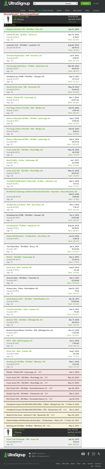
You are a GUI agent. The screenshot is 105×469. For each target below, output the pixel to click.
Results (32, 10)
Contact (96, 10)
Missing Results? (11, 14)
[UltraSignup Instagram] (93, 454)
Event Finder (45, 10)
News (59, 10)
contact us (41, 453)
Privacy (98, 466)
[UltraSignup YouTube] (83, 454)
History (71, 22)
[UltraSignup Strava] (99, 454)
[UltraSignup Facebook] (88, 454)
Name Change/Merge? (29, 14)
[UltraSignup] (17, 3)
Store (67, 10)
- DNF (24, 372)
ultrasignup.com (42, 456)
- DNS (38, 404)
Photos (18, 22)
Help (87, 10)
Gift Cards (77, 10)
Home (22, 10)
